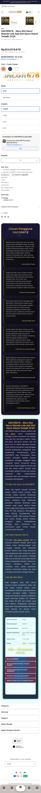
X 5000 (5, 109)
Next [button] (39, 2)
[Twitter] (5, 217)
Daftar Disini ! (27, 2)
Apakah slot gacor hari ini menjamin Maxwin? (20, 680)
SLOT (5, 91)
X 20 (4, 128)
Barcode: (14, 39)
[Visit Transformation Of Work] (20, 81)
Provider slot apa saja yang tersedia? (18, 676)
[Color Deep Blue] (10, 69)
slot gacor (10, 434)
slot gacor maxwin (21, 540)
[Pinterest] (8, 217)
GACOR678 (17, 783)
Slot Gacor (6, 97)
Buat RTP (25, 175)
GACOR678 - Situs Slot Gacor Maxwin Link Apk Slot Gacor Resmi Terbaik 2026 (20, 2)
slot (12, 508)
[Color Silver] (16, 69)
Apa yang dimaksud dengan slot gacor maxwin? (18, 664)
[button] (2, 12)
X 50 (4, 122)
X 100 (5, 115)
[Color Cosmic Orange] (3, 69)
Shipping (10, 52)
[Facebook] (2, 217)
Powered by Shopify (26, 783)
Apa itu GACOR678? (13, 659)
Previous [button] (2, 2)
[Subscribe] (34, 764)
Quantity (4, 155)
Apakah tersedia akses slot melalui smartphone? (17, 670)
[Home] (15, 12)
